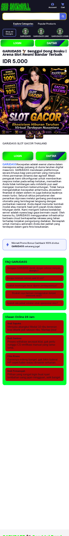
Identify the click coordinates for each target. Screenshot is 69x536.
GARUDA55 (10, 164)
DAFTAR (52, 43)
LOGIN (17, 43)
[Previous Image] (2, 100)
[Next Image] (66, 100)
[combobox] (31, 16)
